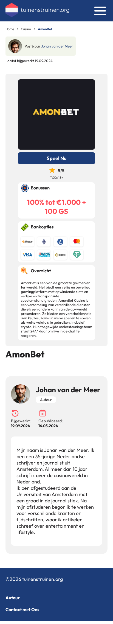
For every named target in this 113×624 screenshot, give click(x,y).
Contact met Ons (22, 609)
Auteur (12, 597)
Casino (26, 29)
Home (9, 29)
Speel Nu (57, 158)
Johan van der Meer (57, 46)
